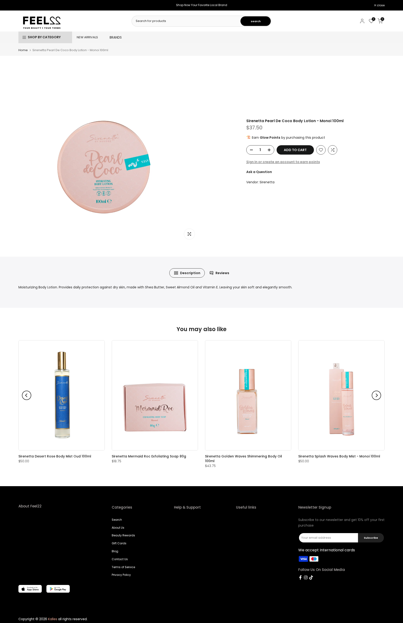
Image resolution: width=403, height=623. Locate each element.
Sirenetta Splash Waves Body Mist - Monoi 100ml (339, 456)
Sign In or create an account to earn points (283, 161)
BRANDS (116, 37)
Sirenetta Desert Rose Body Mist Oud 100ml (54, 456)
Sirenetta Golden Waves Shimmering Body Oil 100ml (243, 458)
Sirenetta (267, 182)
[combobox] (186, 21)
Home (23, 50)
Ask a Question (259, 172)
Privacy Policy (121, 575)
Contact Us (120, 559)
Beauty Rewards (123, 535)
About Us (118, 528)
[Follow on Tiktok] (311, 577)
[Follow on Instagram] (306, 577)
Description (190, 273)
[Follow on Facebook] (300, 577)
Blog (115, 551)
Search (117, 520)
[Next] (376, 395)
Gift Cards (119, 543)
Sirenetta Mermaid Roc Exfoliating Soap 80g (149, 456)
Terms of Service (123, 567)
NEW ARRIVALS (87, 37)
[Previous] (26, 395)
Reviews (222, 273)
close (25, 5)
